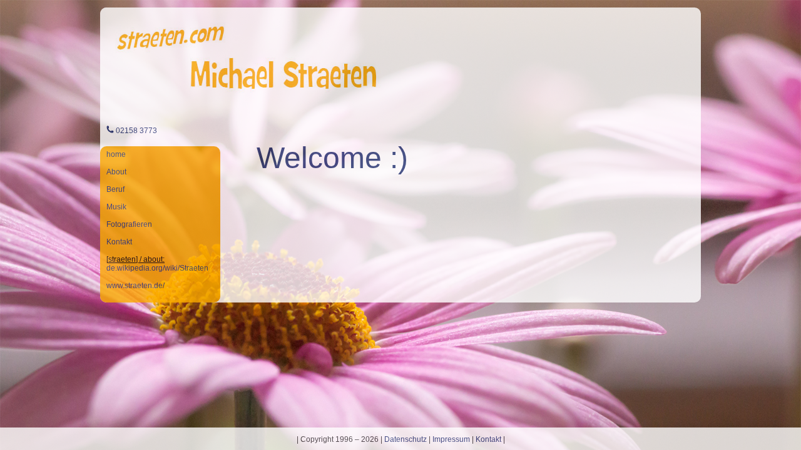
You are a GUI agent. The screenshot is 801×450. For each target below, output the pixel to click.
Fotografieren (129, 224)
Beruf (115, 189)
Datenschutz (405, 439)
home (116, 154)
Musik (116, 206)
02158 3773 (136, 130)
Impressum (451, 439)
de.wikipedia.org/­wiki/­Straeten (157, 268)
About (116, 172)
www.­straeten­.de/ (135, 285)
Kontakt (119, 242)
